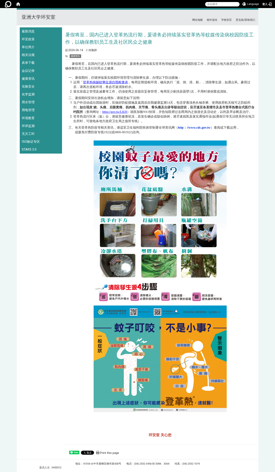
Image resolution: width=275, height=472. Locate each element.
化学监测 (28, 94)
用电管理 (28, 110)
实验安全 (28, 86)
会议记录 (28, 71)
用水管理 (28, 102)
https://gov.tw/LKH (114, 112)
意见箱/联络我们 (245, 19)
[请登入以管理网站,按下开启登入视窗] (8, 4)
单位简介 (28, 47)
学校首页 (226, 19)
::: (253, 14)
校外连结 (212, 19)
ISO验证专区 (31, 142)
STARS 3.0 (29, 149)
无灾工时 (28, 134)
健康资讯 (28, 79)
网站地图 (197, 19)
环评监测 (28, 126)
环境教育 (28, 118)
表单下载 (28, 63)
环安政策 (28, 39)
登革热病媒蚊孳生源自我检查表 (105, 82)
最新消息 (28, 31)
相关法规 (28, 55)
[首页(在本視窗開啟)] (18, 4)
